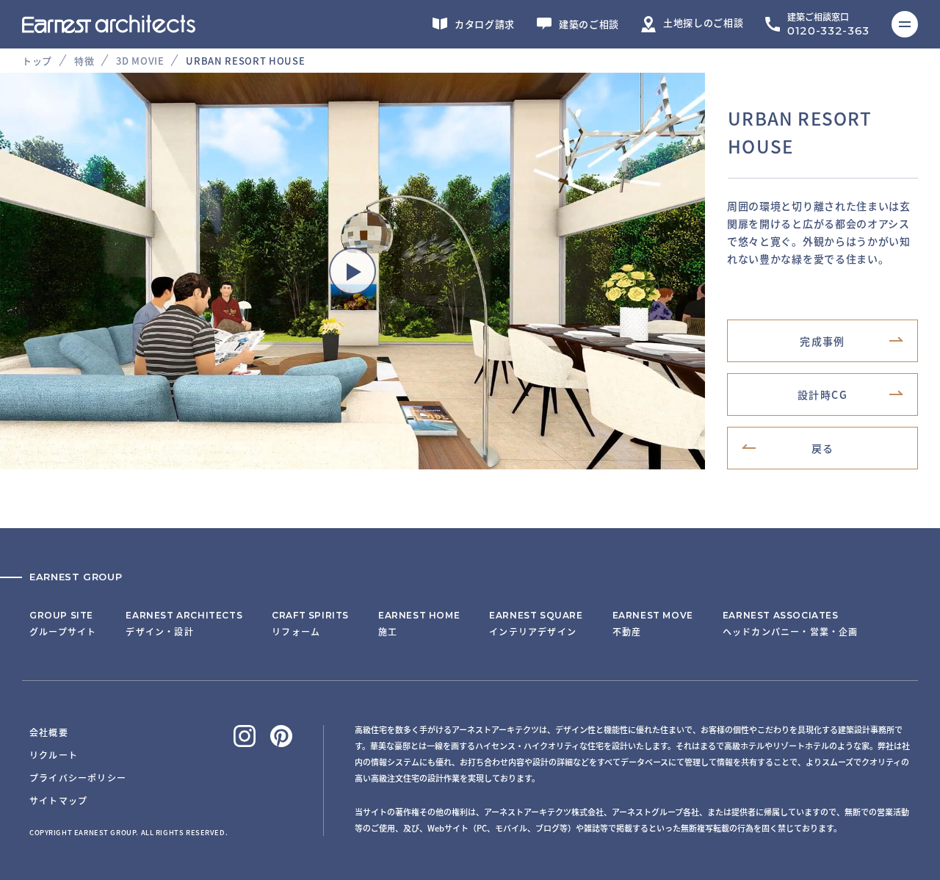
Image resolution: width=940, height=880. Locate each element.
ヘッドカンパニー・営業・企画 (790, 623)
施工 (419, 623)
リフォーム (310, 623)
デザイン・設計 (184, 623)
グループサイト (62, 623)
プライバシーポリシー (77, 777)
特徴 (84, 61)
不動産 (652, 623)
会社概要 (48, 732)
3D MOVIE (140, 61)
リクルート (53, 755)
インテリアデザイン (535, 623)
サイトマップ (58, 800)
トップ (37, 61)
